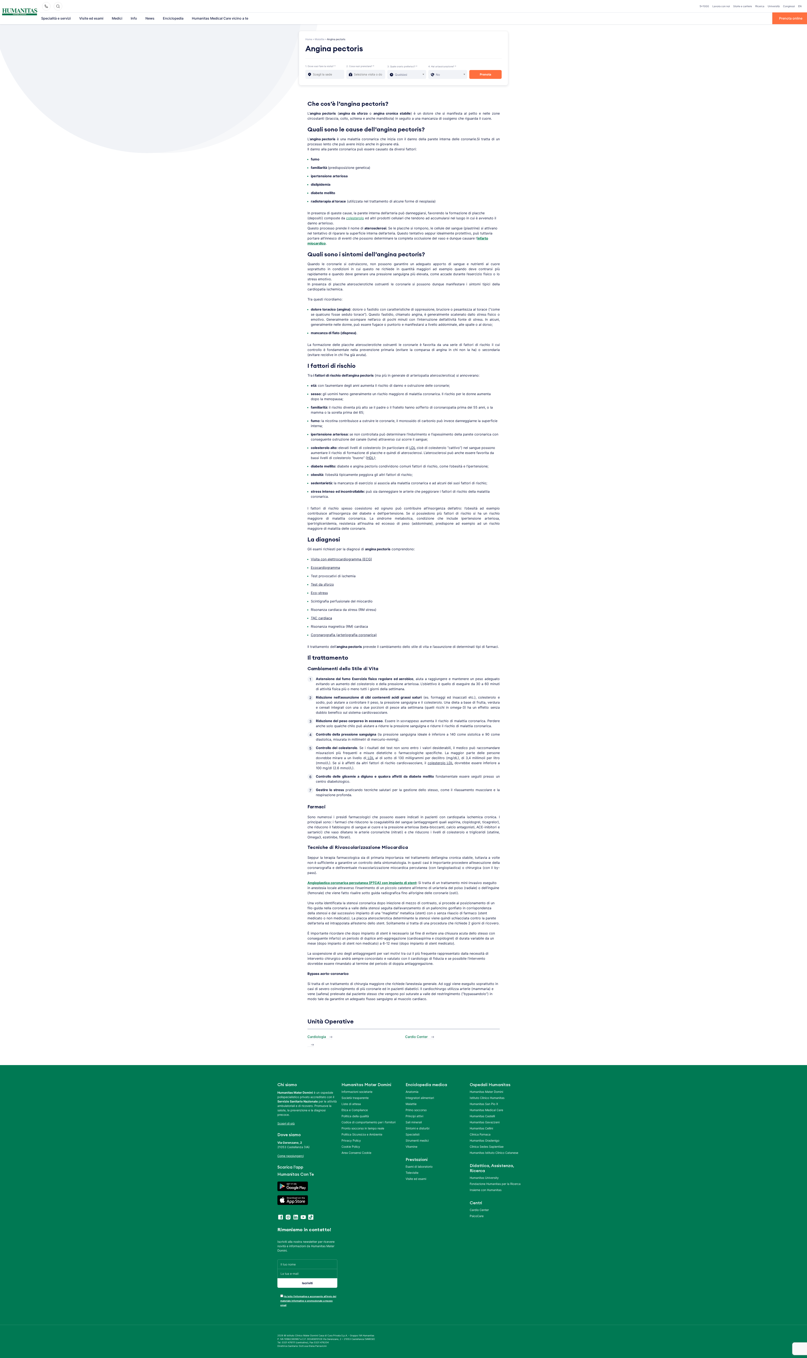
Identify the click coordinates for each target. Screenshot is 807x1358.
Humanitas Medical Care (486, 1110)
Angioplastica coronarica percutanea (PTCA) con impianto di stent (361, 883)
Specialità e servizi (56, 18)
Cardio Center (416, 1037)
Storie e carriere (742, 6)
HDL (370, 458)
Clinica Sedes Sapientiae (487, 1146)
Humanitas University (484, 1177)
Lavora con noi (721, 6)
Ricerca (759, 6)
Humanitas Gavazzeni (485, 1122)
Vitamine (411, 1146)
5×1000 (704, 6)
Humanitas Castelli (482, 1116)
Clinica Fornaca (480, 1134)
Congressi (789, 6)
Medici (117, 18)
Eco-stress (319, 593)
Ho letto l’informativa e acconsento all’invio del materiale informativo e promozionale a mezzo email (308, 1301)
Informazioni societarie (357, 1091)
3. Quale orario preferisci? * (402, 66)
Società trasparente (355, 1098)
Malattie (319, 39)
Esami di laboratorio (419, 1166)
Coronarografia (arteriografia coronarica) (344, 635)
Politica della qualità (355, 1116)
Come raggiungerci (290, 1156)
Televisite (412, 1172)
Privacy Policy (351, 1140)
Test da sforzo (322, 584)
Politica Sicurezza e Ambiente (362, 1134)
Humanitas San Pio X (484, 1104)
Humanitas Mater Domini (486, 1091)
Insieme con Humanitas (485, 1190)
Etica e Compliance (355, 1110)
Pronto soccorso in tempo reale (363, 1128)
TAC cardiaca (321, 618)
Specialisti (412, 1134)
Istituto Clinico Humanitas (487, 1098)
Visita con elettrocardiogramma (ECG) (341, 559)
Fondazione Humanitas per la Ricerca (495, 1184)
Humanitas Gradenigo (484, 1140)
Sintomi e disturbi (417, 1128)
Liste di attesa (351, 1104)
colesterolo (355, 218)
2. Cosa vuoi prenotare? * (360, 66)
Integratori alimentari (420, 1098)
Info (134, 18)
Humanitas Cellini (481, 1128)
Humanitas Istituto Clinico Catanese (494, 1152)
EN (800, 6)
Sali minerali (414, 1122)
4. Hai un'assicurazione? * (442, 66)
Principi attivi (414, 1116)
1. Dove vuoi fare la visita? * (320, 66)
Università (774, 6)
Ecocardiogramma (325, 567)
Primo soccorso (416, 1110)
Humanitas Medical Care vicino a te (220, 18)
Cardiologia (316, 1037)
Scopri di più (286, 1123)
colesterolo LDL (440, 763)
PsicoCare (477, 1216)
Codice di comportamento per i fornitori (369, 1122)
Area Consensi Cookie (356, 1152)
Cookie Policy (351, 1146)
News (149, 18)
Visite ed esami (91, 18)
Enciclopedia (173, 18)
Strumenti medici (417, 1140)
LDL (412, 448)
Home (308, 39)
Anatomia (412, 1091)
